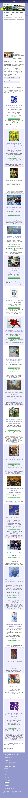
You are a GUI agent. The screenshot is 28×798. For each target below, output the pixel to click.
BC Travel (11, 17)
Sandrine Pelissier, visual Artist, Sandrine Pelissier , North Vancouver (14, 360)
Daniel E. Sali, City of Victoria (14, 300)
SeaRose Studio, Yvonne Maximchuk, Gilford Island (14, 420)
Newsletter (6, 772)
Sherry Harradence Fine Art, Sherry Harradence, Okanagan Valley (14, 581)
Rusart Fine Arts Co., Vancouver (14, 269)
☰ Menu (14, 1)
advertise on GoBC (8, 748)
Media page (7, 776)
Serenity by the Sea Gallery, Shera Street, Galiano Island (14, 458)
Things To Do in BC (18, 17)
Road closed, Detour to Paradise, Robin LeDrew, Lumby (14, 145)
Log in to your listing (8, 757)
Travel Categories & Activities (9, 19)
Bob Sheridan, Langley (14, 552)
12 (9, 92)
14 (13, 92)
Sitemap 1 (6, 786)
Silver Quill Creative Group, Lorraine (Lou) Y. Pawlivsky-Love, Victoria (14, 715)
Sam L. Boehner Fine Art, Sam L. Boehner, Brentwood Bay (14, 330)
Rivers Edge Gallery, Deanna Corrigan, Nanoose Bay (14, 106)
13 (11, 92)
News (5, 774)
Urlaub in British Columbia (10, 762)
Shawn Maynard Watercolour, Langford (14, 489)
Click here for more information (14, 118)
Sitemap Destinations (9, 788)
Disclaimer (6, 777)
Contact (6, 771)
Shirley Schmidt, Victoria (14, 624)
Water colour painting (12, 20)
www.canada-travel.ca (9, 763)
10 (4, 92)
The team (6, 769)
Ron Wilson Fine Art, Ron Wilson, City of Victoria (14, 236)
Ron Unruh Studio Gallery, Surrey (14, 208)
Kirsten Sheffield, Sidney (14, 518)
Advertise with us (8, 755)
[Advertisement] (14, 37)
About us (6, 768)
